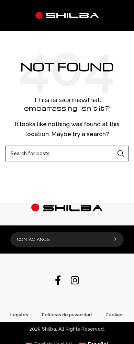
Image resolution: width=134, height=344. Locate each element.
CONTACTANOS (33, 239)
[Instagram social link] (75, 281)
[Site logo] (67, 15)
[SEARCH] (121, 153)
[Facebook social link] (58, 281)
